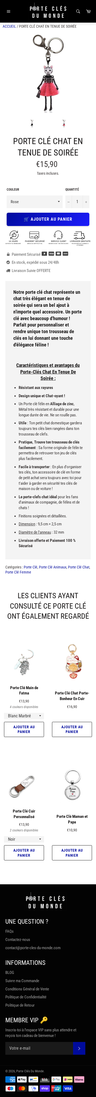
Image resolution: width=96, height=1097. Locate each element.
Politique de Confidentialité (25, 997)
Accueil (9, 26)
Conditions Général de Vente (27, 989)
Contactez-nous (17, 939)
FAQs (9, 931)
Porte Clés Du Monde (30, 1071)
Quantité (72, 189)
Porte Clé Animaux (52, 567)
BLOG (9, 972)
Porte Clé (30, 567)
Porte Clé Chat (78, 567)
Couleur (13, 189)
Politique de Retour (20, 1005)
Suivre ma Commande (22, 980)
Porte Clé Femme (18, 572)
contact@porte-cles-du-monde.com (33, 947)
